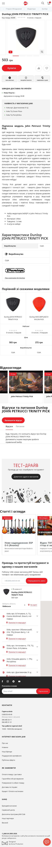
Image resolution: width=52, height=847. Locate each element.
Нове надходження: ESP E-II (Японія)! (19, 544)
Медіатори (31, 9)
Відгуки (9, 426)
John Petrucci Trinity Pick (22, 396)
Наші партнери (8, 818)
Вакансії (5, 823)
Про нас (5, 743)
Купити (12, 68)
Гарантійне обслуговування (12, 779)
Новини (5, 747)
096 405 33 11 (7, 720)
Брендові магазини (9, 806)
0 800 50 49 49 (7, 714)
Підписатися (43, 691)
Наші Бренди (7, 751)
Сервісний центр (8, 810)
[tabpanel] (26, 37)
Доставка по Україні (9, 787)
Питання (20, 426)
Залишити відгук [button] (13, 420)
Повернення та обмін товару (13, 783)
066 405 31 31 (7, 722)
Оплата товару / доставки (12, 774)
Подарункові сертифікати (11, 756)
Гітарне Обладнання (14, 9)
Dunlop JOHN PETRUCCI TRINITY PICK (13, 318)
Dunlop (44, 9)
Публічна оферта (8, 760)
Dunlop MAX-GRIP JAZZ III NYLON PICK (38, 318)
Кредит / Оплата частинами (12, 791)
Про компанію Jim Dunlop (15, 278)
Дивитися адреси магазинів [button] (26, 476)
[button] (43, 3)
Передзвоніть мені (36, 580)
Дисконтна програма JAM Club (13, 814)
